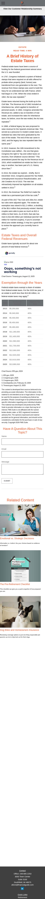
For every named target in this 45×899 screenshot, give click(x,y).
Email (4, 449)
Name (4, 436)
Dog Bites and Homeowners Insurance (19, 630)
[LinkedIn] (22, 888)
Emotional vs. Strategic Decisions (17, 538)
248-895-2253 (25, 874)
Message (5, 462)
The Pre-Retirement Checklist (15, 584)
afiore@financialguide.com (22, 885)
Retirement (22, 897)
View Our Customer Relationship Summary (22, 9)
